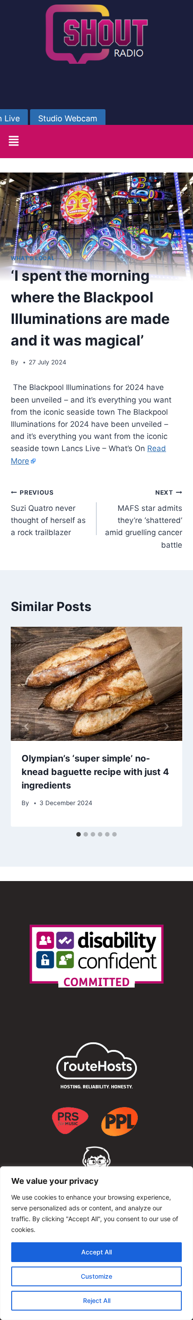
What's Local (33, 258)
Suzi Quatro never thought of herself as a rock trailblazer (48, 513)
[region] (96, 1243)
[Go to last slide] (27, 726)
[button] (13, 141)
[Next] (166, 726)
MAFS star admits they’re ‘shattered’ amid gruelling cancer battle (143, 519)
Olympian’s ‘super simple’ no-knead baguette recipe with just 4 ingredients (95, 772)
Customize (96, 1276)
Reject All (96, 1300)
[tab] (78, 834)
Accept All (96, 1252)
